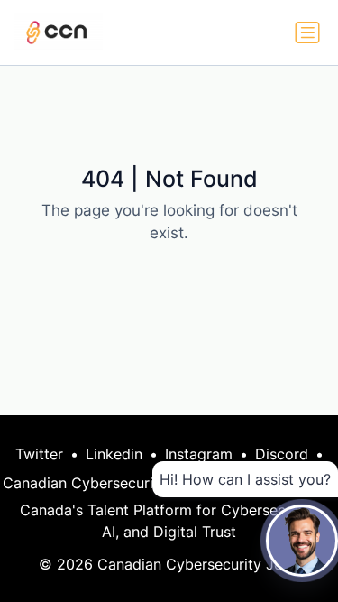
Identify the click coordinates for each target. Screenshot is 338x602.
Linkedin (114, 454)
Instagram (199, 454)
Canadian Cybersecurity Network (116, 483)
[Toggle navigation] (307, 32)
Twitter (39, 454)
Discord (281, 454)
